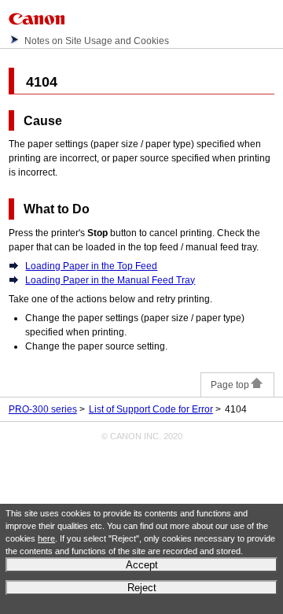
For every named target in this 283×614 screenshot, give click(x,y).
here (46, 538)
